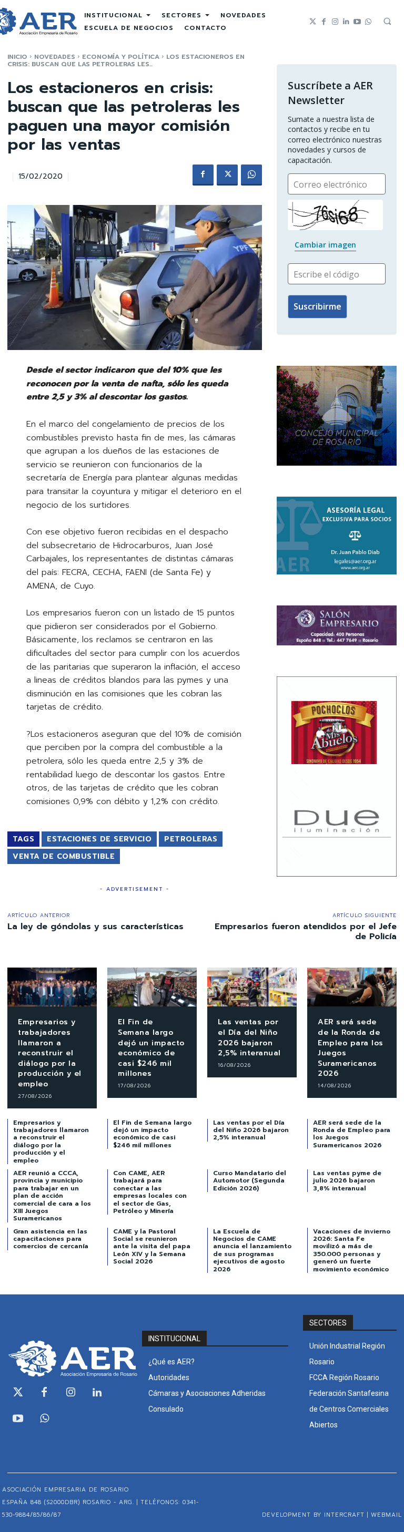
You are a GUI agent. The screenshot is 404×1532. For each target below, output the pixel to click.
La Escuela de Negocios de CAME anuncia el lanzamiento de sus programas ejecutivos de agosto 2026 (252, 1250)
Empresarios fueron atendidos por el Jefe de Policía (306, 931)
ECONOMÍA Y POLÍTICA (120, 56)
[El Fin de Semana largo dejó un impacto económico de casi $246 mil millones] (152, 987)
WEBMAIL (386, 1514)
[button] (387, 21)
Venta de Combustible (64, 856)
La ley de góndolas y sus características (95, 926)
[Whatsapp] (367, 21)
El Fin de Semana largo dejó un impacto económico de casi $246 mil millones (151, 1047)
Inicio (17, 56)
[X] (227, 175)
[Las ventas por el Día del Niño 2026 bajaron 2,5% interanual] (252, 987)
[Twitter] (312, 21)
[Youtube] (356, 21)
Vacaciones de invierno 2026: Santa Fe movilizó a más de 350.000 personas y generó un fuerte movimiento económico (351, 1250)
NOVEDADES (54, 56)
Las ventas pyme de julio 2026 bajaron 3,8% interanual (347, 1180)
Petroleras (190, 839)
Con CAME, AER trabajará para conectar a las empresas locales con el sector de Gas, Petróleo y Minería (150, 1192)
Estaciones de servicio (99, 839)
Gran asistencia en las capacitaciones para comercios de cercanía (50, 1239)
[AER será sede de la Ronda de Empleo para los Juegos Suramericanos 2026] (352, 987)
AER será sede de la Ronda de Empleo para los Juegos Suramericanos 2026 (350, 1047)
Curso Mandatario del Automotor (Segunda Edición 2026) (249, 1180)
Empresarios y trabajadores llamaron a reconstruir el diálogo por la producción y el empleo (50, 1052)
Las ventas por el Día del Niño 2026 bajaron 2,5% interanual (249, 1037)
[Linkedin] (345, 21)
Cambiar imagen (325, 245)
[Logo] (67, 1359)
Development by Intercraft (313, 1514)
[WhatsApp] (251, 175)
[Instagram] (334, 21)
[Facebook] (323, 21)
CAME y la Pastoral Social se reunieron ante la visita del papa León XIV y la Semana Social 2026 (151, 1247)
